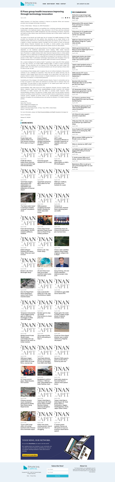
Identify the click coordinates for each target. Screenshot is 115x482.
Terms (28, 475)
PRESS (57, 3)
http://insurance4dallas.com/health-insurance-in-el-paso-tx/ (53, 112)
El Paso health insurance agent (44, 63)
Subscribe (57, 476)
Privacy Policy (33, 475)
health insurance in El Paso (62, 37)
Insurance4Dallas (46, 89)
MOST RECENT (51, 3)
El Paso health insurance (27, 28)
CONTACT (63, 3)
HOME (44, 3)
